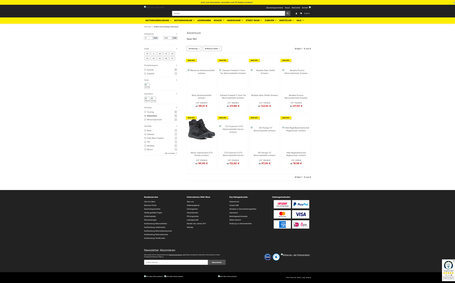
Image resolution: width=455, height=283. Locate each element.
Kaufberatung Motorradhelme (155, 224)
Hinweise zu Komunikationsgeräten (242, 209)
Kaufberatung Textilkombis (154, 238)
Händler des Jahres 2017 (196, 224)
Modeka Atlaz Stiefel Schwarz (264, 95)
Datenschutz (234, 202)
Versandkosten (192, 213)
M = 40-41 (300, 167)
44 (265, 110)
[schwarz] (147, 86)
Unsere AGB (234, 205)
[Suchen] (287, 13)
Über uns (190, 202)
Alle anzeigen (170, 153)
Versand (308, 277)
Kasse (287, 8)
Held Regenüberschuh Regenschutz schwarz (296, 153)
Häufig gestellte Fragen (153, 213)
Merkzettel (295, 8)
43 (201, 110)
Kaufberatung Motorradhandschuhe (158, 231)
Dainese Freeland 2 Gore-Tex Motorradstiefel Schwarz (233, 96)
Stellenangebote (193, 205)
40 (292, 110)
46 (233, 110)
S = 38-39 (292, 167)
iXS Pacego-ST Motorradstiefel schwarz (265, 153)
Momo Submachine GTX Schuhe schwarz (201, 153)
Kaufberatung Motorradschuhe (156, 234)
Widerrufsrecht (235, 220)
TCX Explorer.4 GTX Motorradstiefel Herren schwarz (233, 154)
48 (300, 110)
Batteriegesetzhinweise (238, 216)
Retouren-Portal (150, 205)
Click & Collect (149, 202)
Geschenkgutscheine (274, 8)
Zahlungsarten (192, 209)
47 (270, 110)
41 (259, 110)
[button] (310, 7)
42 (262, 110)
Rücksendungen (150, 220)
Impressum (233, 213)
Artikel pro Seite (211, 49)
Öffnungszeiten (193, 216)
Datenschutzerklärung (175, 255)
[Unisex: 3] (153, 99)
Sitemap (190, 227)
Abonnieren (217, 262)
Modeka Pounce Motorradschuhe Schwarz (296, 96)
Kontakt (305, 8)
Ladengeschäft (192, 220)
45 (236, 167)
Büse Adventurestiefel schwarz (201, 96)
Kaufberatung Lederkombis (154, 227)
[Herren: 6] (147, 99)
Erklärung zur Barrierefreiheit (240, 224)
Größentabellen (150, 216)
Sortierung (193, 49)
